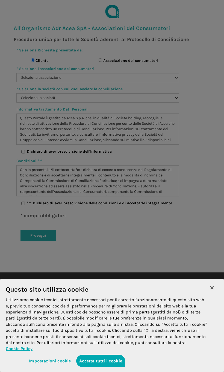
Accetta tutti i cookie (100, 361)
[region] (112, 325)
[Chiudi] (212, 288)
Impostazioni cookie (50, 361)
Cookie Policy (19, 348)
